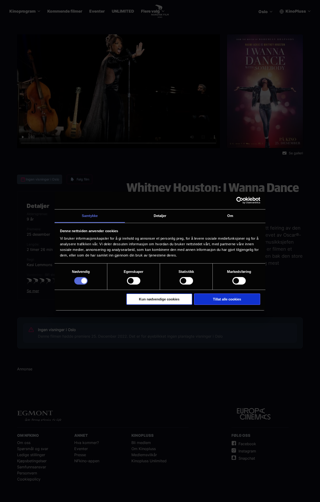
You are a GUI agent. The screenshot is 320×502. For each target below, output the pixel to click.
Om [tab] (230, 215)
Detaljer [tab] (160, 215)
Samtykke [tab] (90, 215)
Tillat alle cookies (227, 299)
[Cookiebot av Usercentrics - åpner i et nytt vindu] (239, 200)
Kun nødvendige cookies (159, 299)
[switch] (133, 281)
